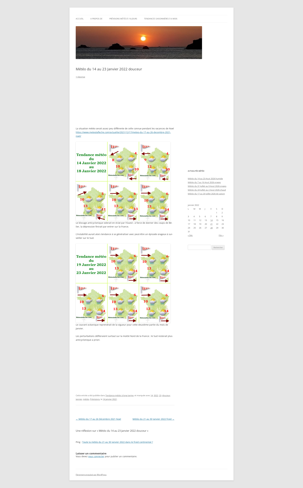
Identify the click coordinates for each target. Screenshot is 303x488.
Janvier (79, 399)
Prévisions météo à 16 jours (123, 18)
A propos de (96, 18)
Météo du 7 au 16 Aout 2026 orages (204, 182)
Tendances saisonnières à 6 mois (160, 18)
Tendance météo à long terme (119, 395)
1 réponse (80, 76)
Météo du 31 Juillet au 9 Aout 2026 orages (207, 186)
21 (211, 224)
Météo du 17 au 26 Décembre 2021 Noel (98, 418)
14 (152, 395)
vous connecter (96, 456)
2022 (156, 395)
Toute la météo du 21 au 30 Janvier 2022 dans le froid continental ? (117, 442)
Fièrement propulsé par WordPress (91, 474)
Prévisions (95, 399)
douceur (166, 395)
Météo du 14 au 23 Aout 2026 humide (205, 178)
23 (160, 395)
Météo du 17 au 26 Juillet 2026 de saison (206, 193)
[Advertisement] (125, 104)
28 (211, 227)
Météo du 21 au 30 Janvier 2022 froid (153, 418)
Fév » (221, 235)
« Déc (190, 235)
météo (86, 399)
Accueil (79, 18)
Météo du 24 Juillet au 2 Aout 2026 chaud (207, 189)
